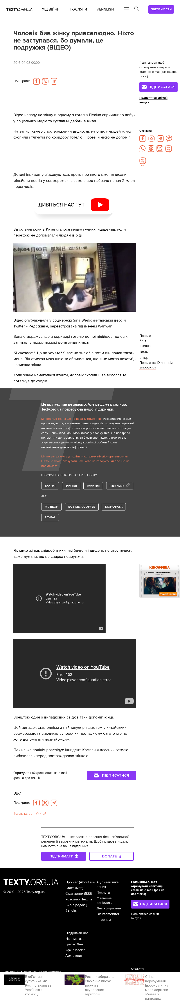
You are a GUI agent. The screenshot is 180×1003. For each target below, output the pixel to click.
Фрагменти (74, 893)
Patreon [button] (51, 507)
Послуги (103, 892)
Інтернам (104, 920)
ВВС (17, 793)
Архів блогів (75, 950)
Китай (42, 814)
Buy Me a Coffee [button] (81, 507)
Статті (69, 888)
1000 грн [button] (93, 485)
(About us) (87, 882)
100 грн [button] (50, 485)
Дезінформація (109, 908)
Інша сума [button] (117, 485)
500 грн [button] (71, 485)
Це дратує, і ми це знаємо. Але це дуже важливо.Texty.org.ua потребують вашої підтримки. (84, 407)
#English (72, 910)
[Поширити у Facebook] (36, 81)
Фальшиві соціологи (105, 900)
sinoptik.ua (147, 367)
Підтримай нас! (77, 933)
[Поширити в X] (45, 81)
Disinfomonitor (108, 914)
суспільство (23, 814)
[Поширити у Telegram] (54, 81)
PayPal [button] (50, 517)
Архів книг (74, 955)
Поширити (21, 81)
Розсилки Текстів (79, 899)
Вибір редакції (76, 905)
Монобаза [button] (113, 507)
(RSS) (79, 888)
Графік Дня (74, 944)
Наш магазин (75, 939)
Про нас (71, 882)
